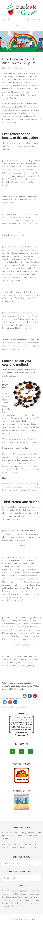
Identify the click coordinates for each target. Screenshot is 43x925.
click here (31, 490)
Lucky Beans (27, 645)
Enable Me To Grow (21, 9)
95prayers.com (32, 439)
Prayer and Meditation (19, 707)
